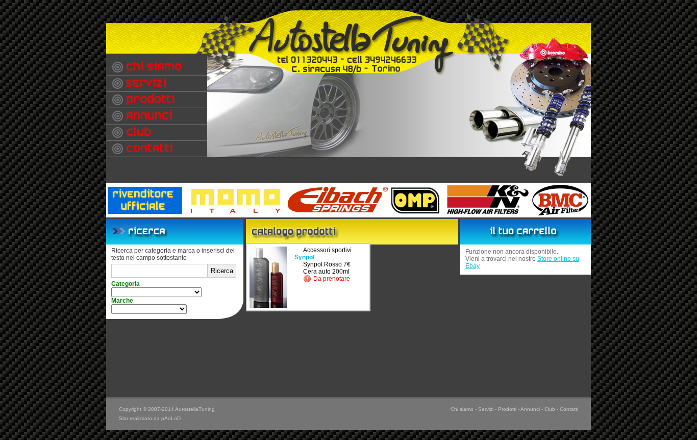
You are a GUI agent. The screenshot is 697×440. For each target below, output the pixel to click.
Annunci (530, 409)
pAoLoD (171, 418)
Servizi (485, 409)
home (351, 36)
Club (549, 409)
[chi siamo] (156, 67)
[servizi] (156, 83)
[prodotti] (156, 99)
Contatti (569, 409)
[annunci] (156, 116)
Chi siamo (462, 409)
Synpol (304, 257)
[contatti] (156, 148)
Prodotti (507, 409)
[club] (156, 132)
